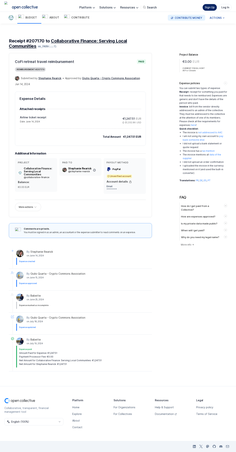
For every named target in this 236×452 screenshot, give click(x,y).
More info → (187, 244)
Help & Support (164, 407)
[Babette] (20, 297)
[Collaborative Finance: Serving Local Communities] (11, 17)
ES (205, 180)
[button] (29, 18)
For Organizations (124, 407)
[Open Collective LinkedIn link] (194, 446)
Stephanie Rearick (41, 251)
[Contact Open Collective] (227, 446)
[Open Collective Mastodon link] (207, 446)
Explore (77, 413)
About (76, 420)
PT (209, 180)
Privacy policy (204, 407)
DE (201, 180)
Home (75, 407)
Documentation (164, 413)
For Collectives (123, 413)
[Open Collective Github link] (214, 446)
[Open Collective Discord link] (220, 446)
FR (197, 180)
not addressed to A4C (210, 132)
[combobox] (33, 421)
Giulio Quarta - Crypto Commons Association (57, 273)
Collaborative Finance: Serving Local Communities (68, 43)
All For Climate (189, 70)
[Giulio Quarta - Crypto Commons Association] (20, 275)
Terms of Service (206, 413)
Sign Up (210, 7)
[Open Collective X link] (201, 446)
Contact (77, 427)
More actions (26, 206)
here (193, 125)
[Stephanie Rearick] (17, 78)
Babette (35, 295)
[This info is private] (130, 182)
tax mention (208, 150)
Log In (225, 7)
